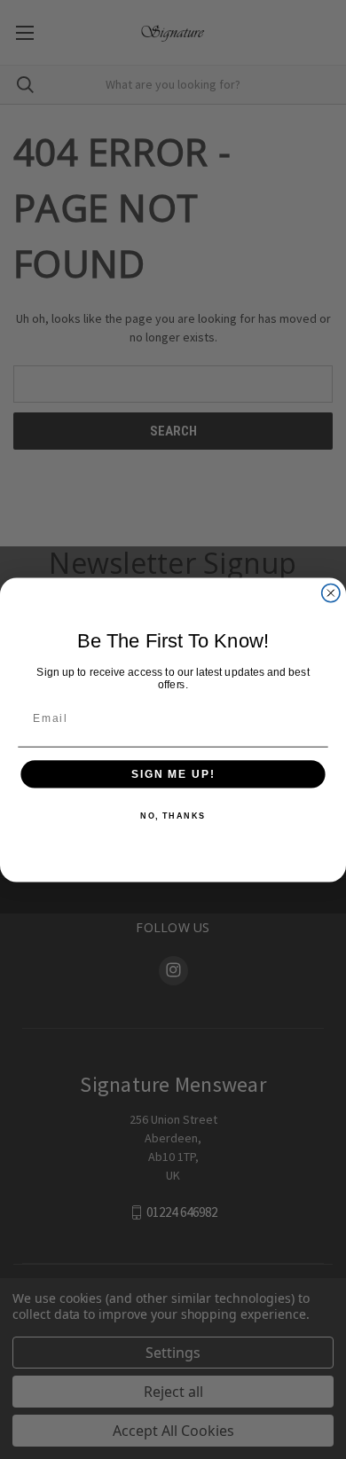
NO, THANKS (173, 815)
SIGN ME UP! (173, 774)
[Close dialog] (330, 592)
